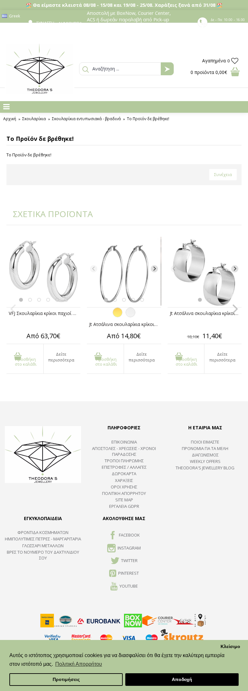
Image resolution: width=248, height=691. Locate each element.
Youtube (128, 586)
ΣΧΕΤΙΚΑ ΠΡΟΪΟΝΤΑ (48, 214)
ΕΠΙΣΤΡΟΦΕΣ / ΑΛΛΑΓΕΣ (124, 467)
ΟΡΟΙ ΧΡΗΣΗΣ (124, 487)
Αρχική (9, 118)
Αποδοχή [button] (182, 679)
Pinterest (128, 573)
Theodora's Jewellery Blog (205, 468)
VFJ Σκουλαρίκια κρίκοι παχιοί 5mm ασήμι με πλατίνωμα (44, 313)
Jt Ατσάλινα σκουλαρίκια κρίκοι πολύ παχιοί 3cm (206, 313)
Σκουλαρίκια (34, 118)
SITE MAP (124, 500)
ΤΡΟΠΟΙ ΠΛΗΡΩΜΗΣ (124, 461)
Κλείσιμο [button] (230, 646)
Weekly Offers (205, 461)
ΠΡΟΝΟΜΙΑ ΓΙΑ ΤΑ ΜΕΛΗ (205, 448)
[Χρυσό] (117, 315)
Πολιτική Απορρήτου (124, 493)
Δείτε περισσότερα (61, 357)
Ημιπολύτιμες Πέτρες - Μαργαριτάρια (43, 539)
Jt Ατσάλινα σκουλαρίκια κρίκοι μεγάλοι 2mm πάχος (125, 324)
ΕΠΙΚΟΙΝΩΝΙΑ (124, 442)
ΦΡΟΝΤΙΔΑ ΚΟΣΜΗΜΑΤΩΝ (42, 532)
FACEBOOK (129, 535)
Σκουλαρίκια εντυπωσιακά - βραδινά (86, 118)
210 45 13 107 (228, 25)
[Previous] (13, 268)
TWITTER (129, 560)
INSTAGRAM (129, 548)
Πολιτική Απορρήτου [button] (78, 664)
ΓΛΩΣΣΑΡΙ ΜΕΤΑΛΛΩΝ (43, 546)
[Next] (73, 268)
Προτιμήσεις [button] (66, 679)
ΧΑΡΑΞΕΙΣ (124, 480)
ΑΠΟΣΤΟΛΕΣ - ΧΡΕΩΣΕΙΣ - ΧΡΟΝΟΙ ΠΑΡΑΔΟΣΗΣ (124, 451)
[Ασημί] (130, 315)
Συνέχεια (223, 174)
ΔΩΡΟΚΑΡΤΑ (124, 473)
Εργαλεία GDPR (124, 506)
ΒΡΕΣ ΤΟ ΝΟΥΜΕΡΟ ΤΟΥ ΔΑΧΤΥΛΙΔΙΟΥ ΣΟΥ (43, 555)
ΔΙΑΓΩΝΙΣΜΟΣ (205, 455)
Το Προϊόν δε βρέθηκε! (148, 118)
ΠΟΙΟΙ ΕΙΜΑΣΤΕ (205, 442)
